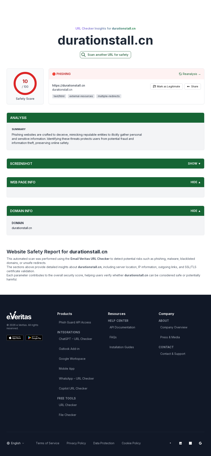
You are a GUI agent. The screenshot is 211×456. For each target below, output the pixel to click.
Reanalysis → (192, 74)
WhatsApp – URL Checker (76, 378)
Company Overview (173, 327)
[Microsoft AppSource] (190, 443)
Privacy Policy (76, 443)
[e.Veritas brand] (24, 315)
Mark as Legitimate (168, 86)
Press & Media (170, 337)
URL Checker (68, 405)
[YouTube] (170, 443)
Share (194, 86)
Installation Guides (122, 347)
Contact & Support (172, 353)
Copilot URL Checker (73, 388)
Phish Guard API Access (75, 322)
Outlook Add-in (69, 348)
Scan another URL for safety (108, 54)
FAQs (113, 337)
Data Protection (103, 443)
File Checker (67, 415)
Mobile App (67, 368)
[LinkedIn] (180, 443)
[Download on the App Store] (15, 338)
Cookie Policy (131, 443)
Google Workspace (72, 358)
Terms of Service (47, 443)
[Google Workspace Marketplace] (200, 443)
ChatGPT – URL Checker (75, 339)
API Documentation (122, 327)
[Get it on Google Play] (34, 338)
